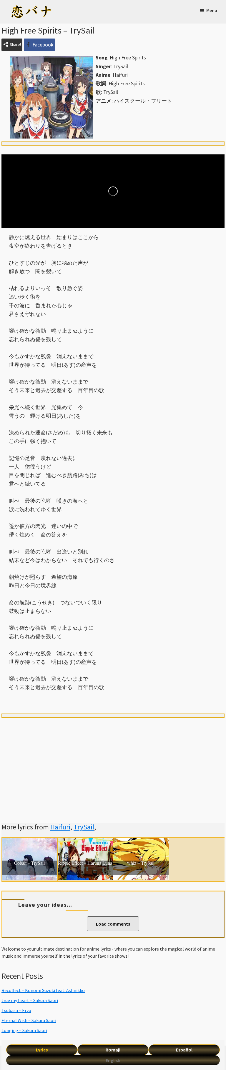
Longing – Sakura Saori (24, 1030)
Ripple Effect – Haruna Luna (85, 863)
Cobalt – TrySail (29, 863)
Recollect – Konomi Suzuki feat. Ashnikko (43, 990)
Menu (211, 10)
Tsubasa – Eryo (16, 1010)
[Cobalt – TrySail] (29, 842)
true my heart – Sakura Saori (29, 1000)
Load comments (113, 924)
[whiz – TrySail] (141, 842)
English (113, 1060)
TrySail (84, 826)
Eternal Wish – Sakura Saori (28, 1020)
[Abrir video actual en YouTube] (113, 191)
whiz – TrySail (140, 863)
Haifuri (60, 826)
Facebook (43, 44)
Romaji (113, 1050)
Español (184, 1050)
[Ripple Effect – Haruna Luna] (85, 842)
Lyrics (42, 1050)
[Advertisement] (113, 763)
